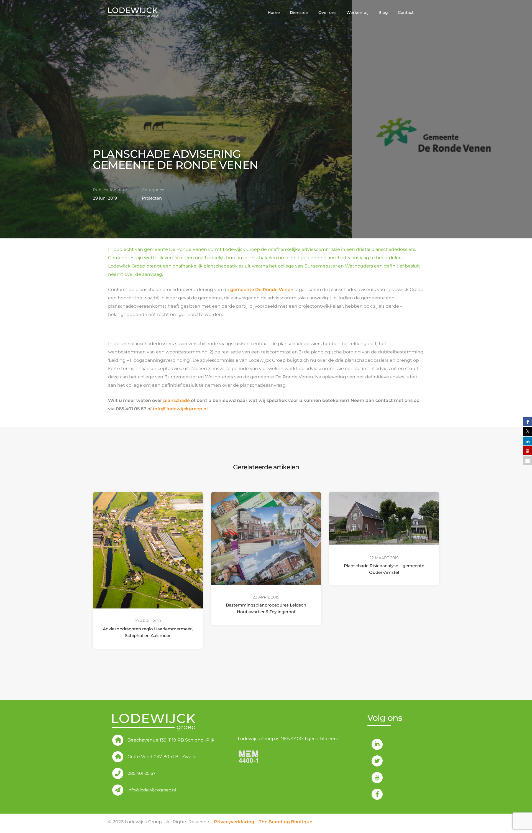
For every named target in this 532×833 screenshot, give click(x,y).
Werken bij (357, 12)
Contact (406, 12)
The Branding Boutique (285, 821)
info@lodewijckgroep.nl (180, 408)
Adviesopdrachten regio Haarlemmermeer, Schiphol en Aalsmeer (148, 632)
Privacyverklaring (234, 821)
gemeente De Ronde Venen (261, 289)
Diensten (299, 12)
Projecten (152, 198)
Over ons (327, 12)
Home (274, 12)
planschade (176, 400)
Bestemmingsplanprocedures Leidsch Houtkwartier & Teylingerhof (266, 608)
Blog (383, 12)
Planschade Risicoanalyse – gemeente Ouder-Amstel (384, 569)
